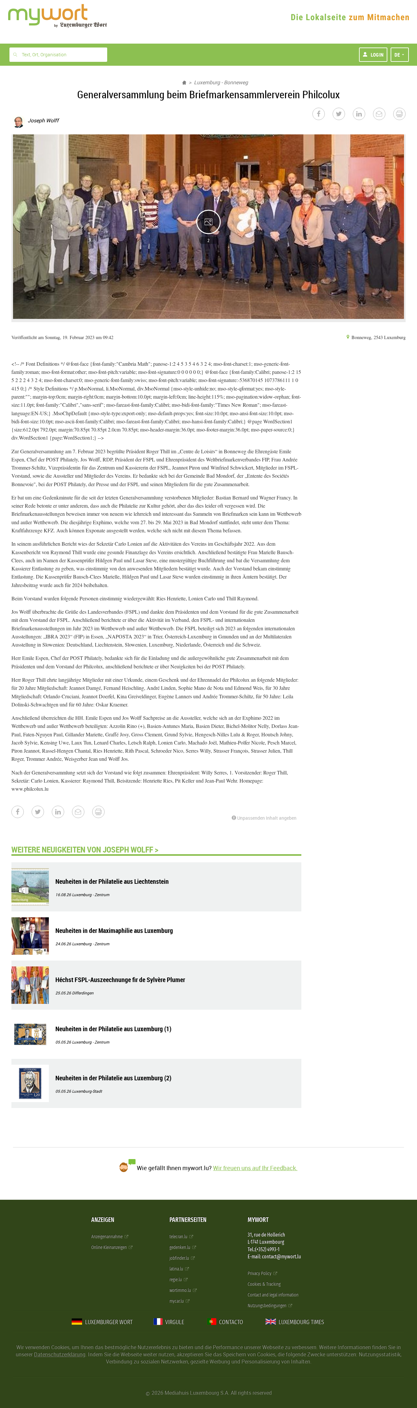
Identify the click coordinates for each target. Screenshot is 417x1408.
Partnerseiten (188, 1219)
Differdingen (82, 992)
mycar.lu (177, 1301)
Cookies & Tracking (264, 1284)
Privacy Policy (260, 1273)
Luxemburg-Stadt (87, 1091)
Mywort (258, 1219)
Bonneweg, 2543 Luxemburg (378, 337)
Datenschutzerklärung (59, 1354)
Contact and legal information (273, 1295)
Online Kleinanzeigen (109, 1247)
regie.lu (176, 1279)
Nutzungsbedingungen (267, 1305)
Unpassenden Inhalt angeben (266, 818)
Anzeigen (102, 1219)
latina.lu (176, 1269)
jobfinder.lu (179, 1258)
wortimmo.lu (180, 1290)
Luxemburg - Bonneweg (221, 82)
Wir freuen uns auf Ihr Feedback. (255, 1168)
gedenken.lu (180, 1247)
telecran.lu (178, 1236)
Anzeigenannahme (107, 1236)
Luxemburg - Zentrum (90, 894)
